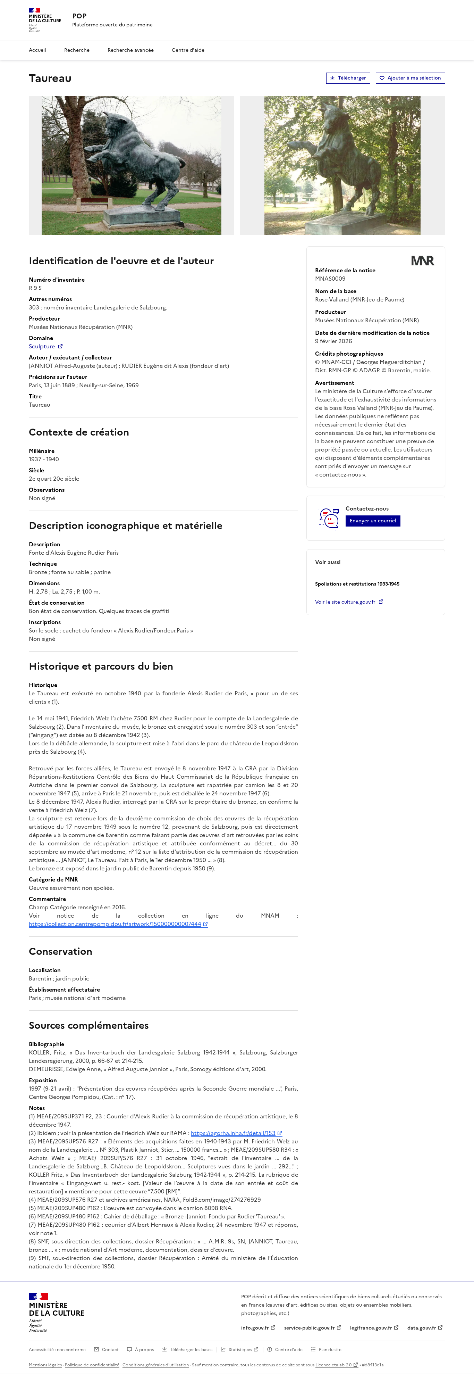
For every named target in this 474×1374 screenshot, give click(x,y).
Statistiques (240, 1350)
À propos (144, 1350)
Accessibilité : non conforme (57, 1350)
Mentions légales (45, 1365)
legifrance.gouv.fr (371, 1328)
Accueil (37, 50)
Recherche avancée (131, 50)
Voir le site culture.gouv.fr (345, 602)
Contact (110, 1350)
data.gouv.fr (421, 1328)
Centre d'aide (188, 50)
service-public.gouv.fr (309, 1328)
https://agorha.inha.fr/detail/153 (233, 1133)
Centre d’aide (289, 1350)
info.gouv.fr (255, 1328)
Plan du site (330, 1350)
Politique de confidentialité (92, 1365)
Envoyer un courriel (373, 520)
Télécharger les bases (191, 1350)
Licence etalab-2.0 (333, 1365)
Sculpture (42, 346)
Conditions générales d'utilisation (155, 1365)
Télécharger (352, 78)
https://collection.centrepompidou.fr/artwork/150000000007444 (115, 924)
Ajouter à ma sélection (414, 78)
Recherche (77, 50)
